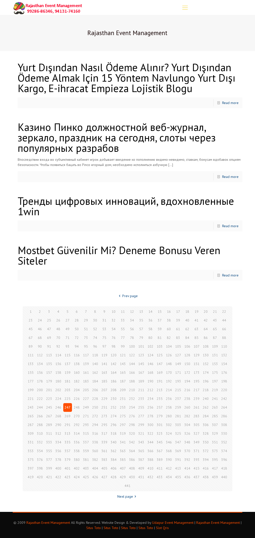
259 (178, 407)
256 (150, 407)
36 (150, 320)
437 (196, 477)
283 (196, 416)
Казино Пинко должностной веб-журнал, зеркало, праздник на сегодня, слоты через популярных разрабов (117, 137)
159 (67, 372)
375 (31, 459)
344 (150, 442)
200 (40, 390)
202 (58, 390)
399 (49, 468)
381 (86, 459)
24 (40, 320)
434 (169, 477)
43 (215, 320)
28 (77, 320)
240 (206, 398)
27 (67, 320)
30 (95, 320)
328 (206, 433)
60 (169, 329)
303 (178, 425)
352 (224, 442)
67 (31, 337)
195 (196, 381)
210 (132, 390)
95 (86, 346)
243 (31, 407)
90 (40, 346)
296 (114, 425)
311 (49, 433)
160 (77, 372)
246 (58, 407)
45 (31, 329)
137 (67, 364)
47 (49, 329)
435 (178, 477)
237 (178, 398)
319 (123, 433)
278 (150, 416)
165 (123, 372)
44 (224, 320)
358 (77, 451)
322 (150, 433)
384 (114, 459)
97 (104, 346)
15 (160, 311)
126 (169, 355)
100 (132, 346)
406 (114, 468)
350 (206, 442)
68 (40, 337)
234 (150, 398)
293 (86, 425)
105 (178, 346)
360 (95, 451)
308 (224, 425)
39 (178, 320)
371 (196, 451)
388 (150, 459)
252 (114, 407)
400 (58, 468)
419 (31, 477)
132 (224, 355)
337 (86, 442)
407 (123, 468)
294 (95, 425)
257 (160, 407)
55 (123, 329)
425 (86, 477)
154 (224, 364)
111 (31, 355)
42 (206, 320)
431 (141, 477)
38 (169, 320)
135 (49, 364)
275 (123, 416)
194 (187, 381)
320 (132, 433)
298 (132, 425)
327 (196, 433)
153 (215, 364)
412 (169, 468)
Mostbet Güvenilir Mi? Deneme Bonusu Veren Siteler (119, 255)
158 (58, 372)
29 (86, 320)
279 (160, 416)
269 (67, 416)
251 (104, 407)
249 (86, 407)
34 (132, 320)
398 (40, 468)
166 (132, 372)
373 (215, 451)
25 (49, 320)
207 (104, 390)
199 (31, 390)
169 (160, 372)
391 (178, 459)
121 (123, 355)
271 (86, 416)
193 (178, 381)
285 (215, 416)
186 (114, 381)
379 (67, 459)
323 (160, 433)
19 (196, 311)
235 (160, 398)
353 (31, 451)
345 (160, 442)
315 (86, 433)
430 (132, 477)
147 (160, 364)
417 (215, 468)
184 (95, 381)
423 (67, 477)
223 (49, 398)
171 (178, 372)
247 (67, 407)
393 (196, 459)
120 (114, 355)
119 (104, 355)
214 (169, 390)
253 (123, 407)
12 (132, 311)
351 (215, 442)
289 (49, 425)
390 (169, 459)
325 (178, 433)
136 (58, 364)
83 (178, 337)
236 (169, 398)
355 (49, 451)
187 (123, 381)
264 (224, 407)
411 (160, 468)
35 (141, 320)
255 (141, 407)
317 (104, 433)
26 (58, 320)
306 (206, 425)
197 (215, 381)
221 (31, 398)
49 (67, 329)
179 (49, 381)
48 (58, 329)
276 (132, 416)
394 (206, 459)
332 (40, 442)
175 (215, 372)
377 (49, 459)
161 (86, 372)
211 (141, 390)
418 (224, 468)
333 (49, 442)
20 (206, 311)
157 (49, 372)
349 (196, 442)
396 (224, 459)
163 (104, 372)
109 (215, 346)
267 (49, 416)
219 (215, 390)
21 (215, 311)
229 (104, 398)
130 (206, 355)
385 (123, 459)
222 (40, 398)
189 (141, 381)
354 (40, 451)
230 (114, 398)
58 (150, 329)
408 (132, 468)
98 (114, 346)
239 (196, 398)
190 (150, 381)
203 (67, 390)
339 (104, 442)
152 (206, 364)
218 (206, 390)
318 (114, 433)
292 (77, 425)
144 (132, 364)
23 (31, 320)
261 (196, 407)
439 (215, 477)
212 (150, 390)
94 (77, 346)
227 (86, 398)
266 (40, 416)
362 (114, 451)
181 (67, 381)
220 (224, 390)
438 (206, 477)
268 (58, 416)
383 (104, 459)
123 (141, 355)
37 (160, 320)
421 (49, 477)
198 (224, 381)
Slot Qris (162, 528)
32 (114, 320)
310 (40, 433)
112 (40, 355)
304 (187, 425)
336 (77, 442)
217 (196, 390)
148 (169, 364)
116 (77, 355)
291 (67, 425)
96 (95, 346)
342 (132, 442)
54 (114, 329)
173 (196, 372)
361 (104, 451)
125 (160, 355)
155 (31, 372)
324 (169, 433)
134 (40, 364)
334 (58, 442)
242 (224, 398)
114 (58, 355)
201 (49, 390)
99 (123, 346)
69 (49, 337)
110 (224, 346)
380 (77, 459)
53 (104, 329)
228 (95, 398)
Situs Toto (93, 528)
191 (160, 381)
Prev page (130, 296)
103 (160, 346)
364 (132, 451)
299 (141, 425)
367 (160, 451)
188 (132, 381)
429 (123, 477)
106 (187, 346)
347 (178, 442)
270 (77, 416)
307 (215, 425)
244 (40, 407)
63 (196, 329)
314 (77, 433)
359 (86, 451)
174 (206, 372)
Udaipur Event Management (172, 522)
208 (114, 390)
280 (169, 416)
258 (169, 407)
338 (95, 442)
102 (150, 346)
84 (187, 337)
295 (104, 425)
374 (224, 451)
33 (123, 320)
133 (31, 364)
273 (104, 416)
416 (206, 468)
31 (104, 320)
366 (150, 451)
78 (132, 337)
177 (31, 381)
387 (141, 459)
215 (178, 390)
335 (67, 442)
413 (178, 468)
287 (31, 425)
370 (187, 451)
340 (114, 442)
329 (215, 433)
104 (169, 346)
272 (95, 416)
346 (169, 442)
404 (95, 468)
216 (187, 390)
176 (224, 372)
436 (187, 477)
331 (31, 442)
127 (178, 355)
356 (58, 451)
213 (160, 390)
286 (224, 416)
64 (206, 329)
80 (150, 337)
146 (150, 364)
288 (40, 425)
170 (169, 372)
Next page (125, 496)
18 (187, 311)
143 (123, 364)
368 (169, 451)
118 (95, 355)
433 (160, 477)
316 (95, 433)
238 (187, 398)
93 (67, 346)
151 (196, 364)
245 (49, 407)
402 (77, 468)
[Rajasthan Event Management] (47, 7)
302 (169, 425)
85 (196, 337)
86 (206, 337)
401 (67, 468)
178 (40, 381)
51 (86, 329)
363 (123, 451)
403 (86, 468)
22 (224, 311)
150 (187, 364)
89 (31, 346)
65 (215, 329)
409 (141, 468)
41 (196, 320)
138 (77, 364)
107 (196, 346)
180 (58, 381)
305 (196, 425)
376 (40, 459)
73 (86, 337)
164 (114, 372)
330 (224, 433)
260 (187, 407)
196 (206, 381)
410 (150, 468)
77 (123, 337)
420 (40, 477)
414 (187, 468)
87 (215, 337)
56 (132, 329)
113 (49, 355)
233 (141, 398)
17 (178, 311)
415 (196, 468)
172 (187, 372)
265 (31, 416)
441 (127, 486)
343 (141, 442)
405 (104, 468)
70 (58, 337)
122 (132, 355)
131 (215, 355)
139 (86, 364)
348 (187, 442)
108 (206, 346)
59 (160, 329)
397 (31, 468)
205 (86, 390)
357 (67, 451)
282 (187, 416)
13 (141, 311)
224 (58, 398)
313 (67, 433)
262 (206, 407)
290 (58, 425)
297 (123, 425)
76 (114, 337)
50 (77, 329)
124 (150, 355)
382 (95, 459)
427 (104, 477)
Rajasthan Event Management (48, 522)
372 (206, 451)
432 (150, 477)
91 (49, 346)
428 (114, 477)
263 (215, 407)
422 (58, 477)
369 (178, 451)
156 (40, 372)
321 (141, 433)
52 (95, 329)
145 (141, 364)
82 (169, 337)
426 (95, 477)
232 (132, 398)
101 (141, 346)
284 (206, 416)
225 (67, 398)
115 (67, 355)
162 (95, 372)
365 (141, 451)
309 (31, 433)
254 (132, 407)
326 (187, 433)
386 (132, 459)
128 (187, 355)
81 (160, 337)
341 (123, 442)
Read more (230, 103)
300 (150, 425)
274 (114, 416)
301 (160, 425)
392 (187, 459)
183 (86, 381)
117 (86, 355)
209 (123, 390)
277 (141, 416)
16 (169, 311)
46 (40, 329)
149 (178, 364)
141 (104, 364)
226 (77, 398)
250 (95, 407)
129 (196, 355)
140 (95, 364)
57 (141, 329)
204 (77, 390)
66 (224, 329)
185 (104, 381)
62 (187, 329)
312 (58, 433)
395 (215, 459)
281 (178, 416)
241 (215, 398)
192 (169, 381)
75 (104, 337)
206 (95, 390)
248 (77, 407)
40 (187, 320)
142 (114, 364)
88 (224, 337)
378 (58, 459)
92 (58, 346)
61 (178, 329)
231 (123, 398)
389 (160, 459)
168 (150, 372)
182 (77, 381)
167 (141, 372)
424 (77, 477)
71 (67, 337)
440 (224, 477)
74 (95, 337)
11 (123, 311)
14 (150, 311)
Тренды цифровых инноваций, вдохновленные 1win (126, 206)
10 (114, 311)
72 (77, 337)
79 (141, 337)
